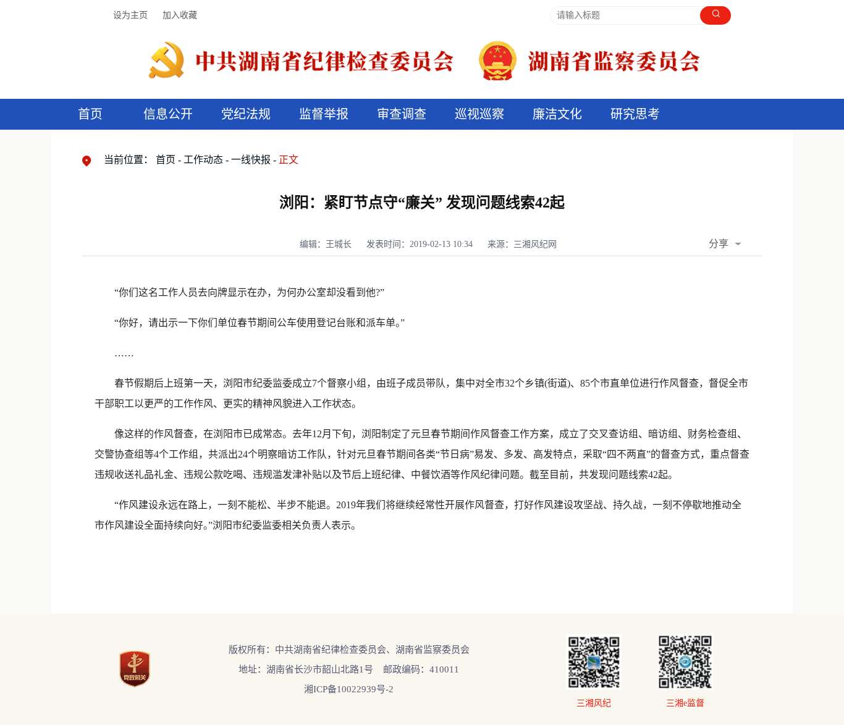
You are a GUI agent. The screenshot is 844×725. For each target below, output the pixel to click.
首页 (90, 114)
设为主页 (130, 15)
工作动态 (203, 159)
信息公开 (168, 114)
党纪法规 (246, 114)
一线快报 (251, 159)
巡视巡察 (479, 114)
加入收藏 (179, 15)
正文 (288, 159)
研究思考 (635, 114)
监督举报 (323, 114)
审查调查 (401, 114)
